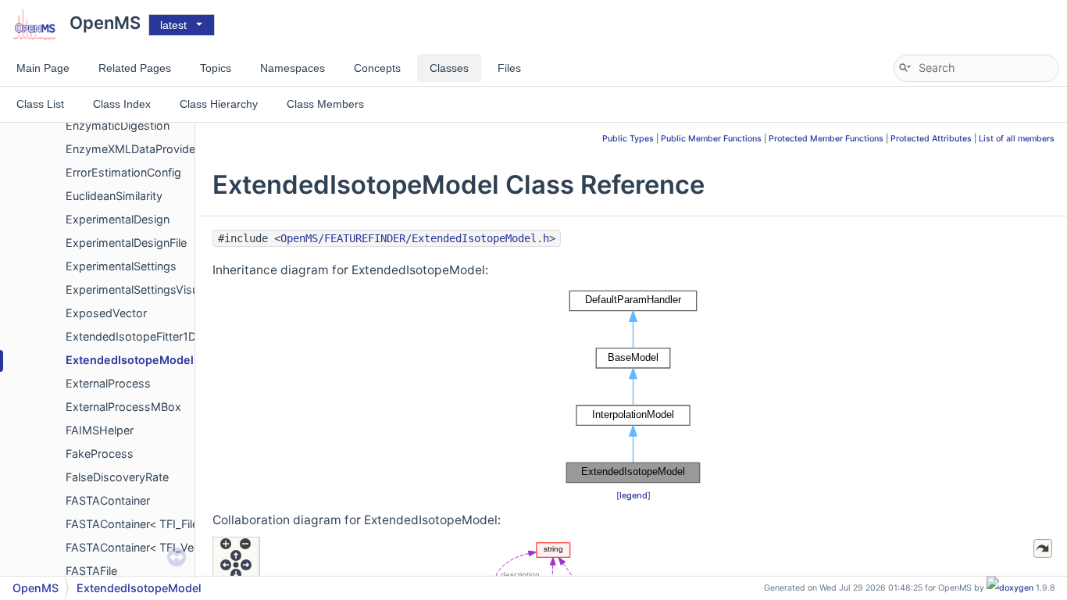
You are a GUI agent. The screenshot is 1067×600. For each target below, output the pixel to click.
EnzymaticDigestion (118, 125)
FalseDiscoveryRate (117, 477)
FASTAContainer (108, 500)
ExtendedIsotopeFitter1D (131, 336)
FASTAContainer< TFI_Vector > (145, 547)
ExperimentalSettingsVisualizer (146, 289)
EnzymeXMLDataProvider (132, 148)
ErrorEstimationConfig (123, 172)
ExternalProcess (108, 383)
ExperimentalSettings (121, 266)
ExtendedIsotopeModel (130, 359)
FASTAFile (91, 570)
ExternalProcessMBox (123, 406)
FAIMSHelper (100, 430)
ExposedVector (106, 313)
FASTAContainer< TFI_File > (137, 523)
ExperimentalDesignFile (126, 242)
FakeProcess (100, 453)
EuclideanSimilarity (114, 195)
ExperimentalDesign (118, 219)
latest (173, 25)
